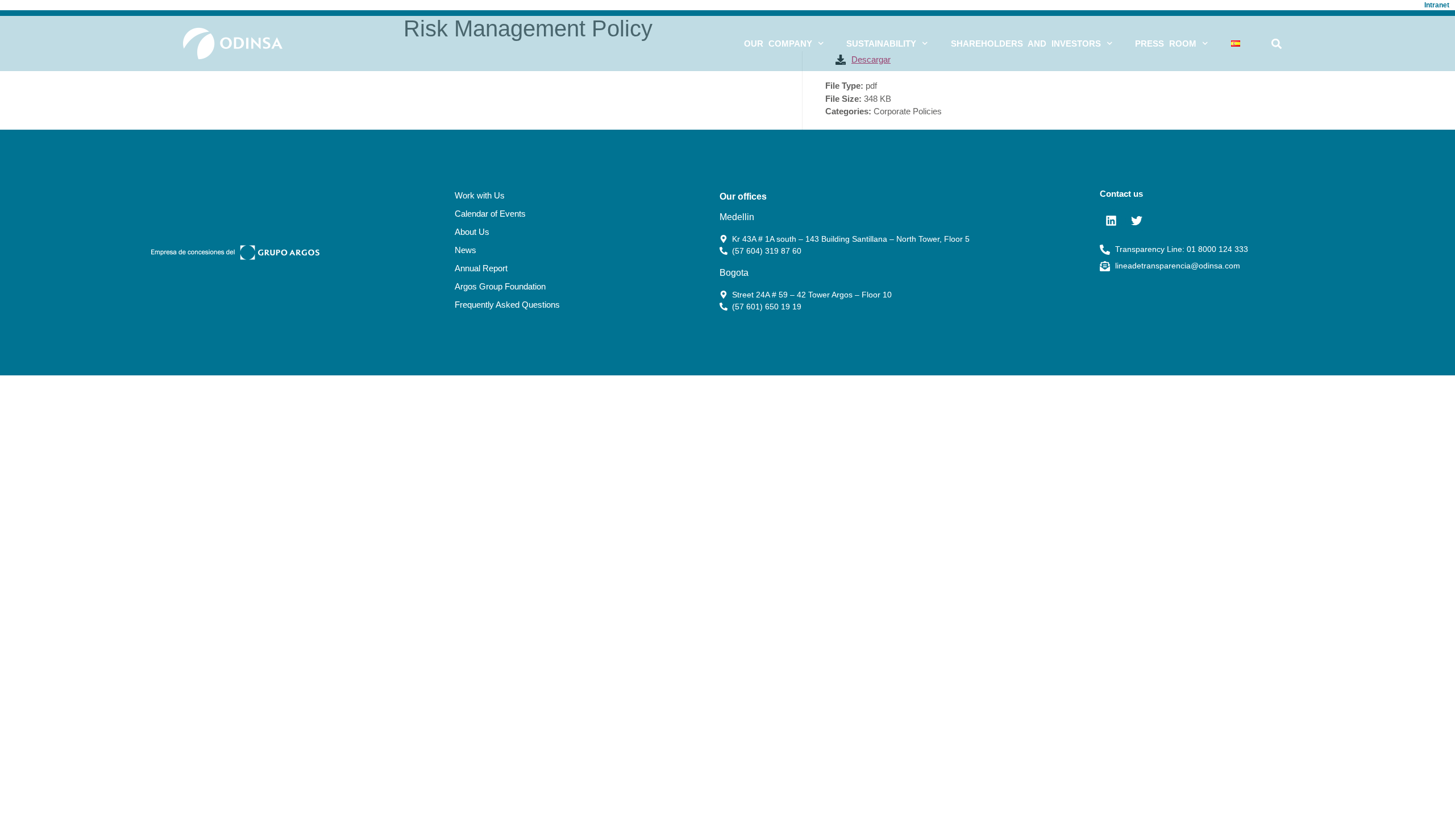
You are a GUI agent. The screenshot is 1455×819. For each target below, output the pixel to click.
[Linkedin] (1111, 220)
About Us (472, 232)
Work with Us (480, 195)
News (465, 250)
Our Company (778, 43)
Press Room (1165, 43)
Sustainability (881, 43)
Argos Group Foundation (500, 286)
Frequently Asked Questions (507, 304)
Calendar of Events (490, 213)
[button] (1276, 43)
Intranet (1436, 5)
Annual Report (481, 268)
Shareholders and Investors (1026, 43)
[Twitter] (1136, 220)
